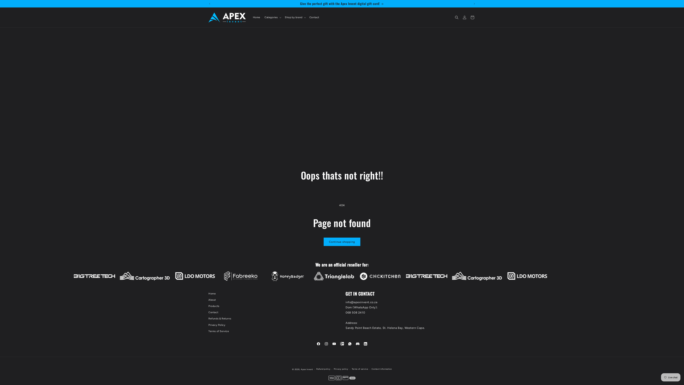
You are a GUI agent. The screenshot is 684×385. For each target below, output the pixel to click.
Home (212, 293)
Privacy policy (341, 369)
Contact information (382, 369)
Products (213, 306)
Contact (213, 312)
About (212, 299)
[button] (272, 17)
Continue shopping (342, 241)
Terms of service (360, 369)
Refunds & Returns (219, 318)
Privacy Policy (216, 325)
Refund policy (323, 369)
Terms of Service (218, 331)
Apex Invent (307, 369)
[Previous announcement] (210, 3)
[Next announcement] (474, 3)
